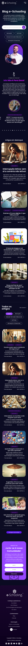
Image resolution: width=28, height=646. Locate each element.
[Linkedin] (11, 644)
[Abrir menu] (25, 3)
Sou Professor (14, 605)
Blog (14, 616)
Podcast (14, 618)
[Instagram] (9, 644)
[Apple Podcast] (19, 644)
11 (22, 130)
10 (20, 130)
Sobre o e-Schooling (14, 624)
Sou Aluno (14, 609)
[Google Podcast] (22, 644)
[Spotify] (17, 644)
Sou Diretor (14, 603)
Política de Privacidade (14, 626)
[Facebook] (6, 644)
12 (24, 130)
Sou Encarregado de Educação (14, 607)
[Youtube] (14, 644)
